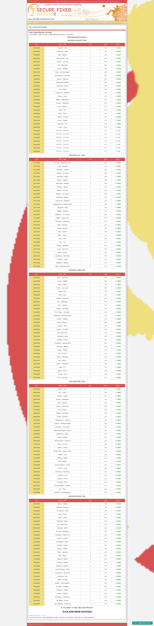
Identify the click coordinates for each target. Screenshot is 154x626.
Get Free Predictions (59, 22)
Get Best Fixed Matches (43, 22)
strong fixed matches (89, 617)
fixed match (62, 617)
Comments (70, 34)
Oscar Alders (33, 34)
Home (31, 22)
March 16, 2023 (43, 34)
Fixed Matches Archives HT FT (114, 22)
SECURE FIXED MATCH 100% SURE (39, 1)
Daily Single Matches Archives (75, 22)
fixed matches (69, 617)
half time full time (78, 617)
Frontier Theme (122, 624)
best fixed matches (37, 617)
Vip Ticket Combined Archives (95, 22)
